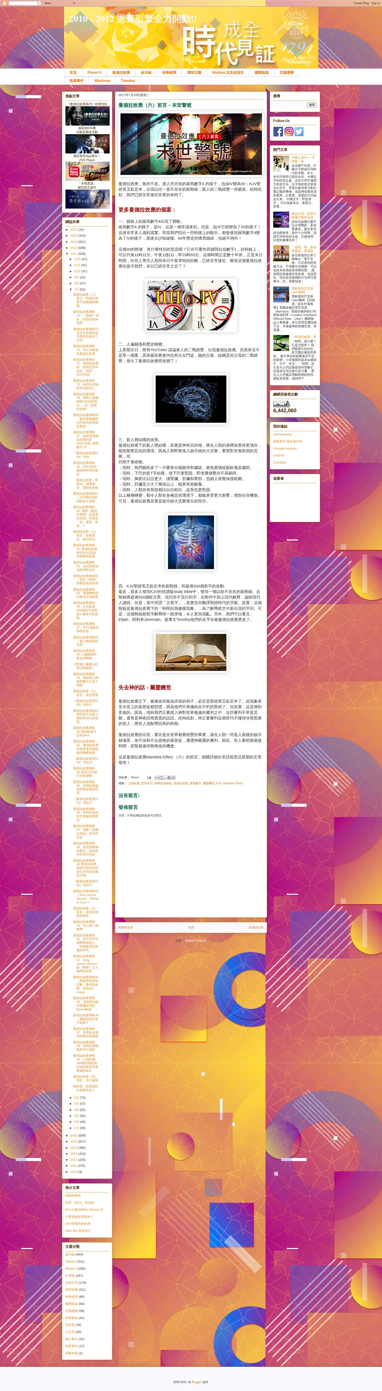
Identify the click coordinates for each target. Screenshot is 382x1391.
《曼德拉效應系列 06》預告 (85, 455)
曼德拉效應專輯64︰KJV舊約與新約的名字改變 (85, 497)
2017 (74, 254)
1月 (77, 1128)
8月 (77, 283)
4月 (77, 1110)
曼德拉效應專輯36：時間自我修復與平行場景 (86, 1046)
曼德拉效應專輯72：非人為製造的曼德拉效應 (86, 349)
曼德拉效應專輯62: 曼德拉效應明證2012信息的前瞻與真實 (85, 550)
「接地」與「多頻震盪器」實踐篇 (304, 249)
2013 (74, 1153)
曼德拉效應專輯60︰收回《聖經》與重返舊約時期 (85, 579)
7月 (77, 289)
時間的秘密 (73, 1195)
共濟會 (70, 1275)
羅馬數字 (195, 783)
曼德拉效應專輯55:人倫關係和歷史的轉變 (84, 654)
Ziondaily (279, 462)
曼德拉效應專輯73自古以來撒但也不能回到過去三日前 (85, 334)
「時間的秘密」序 (304, 337)
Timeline (128, 81)
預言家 (70, 1325)
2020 (74, 235)
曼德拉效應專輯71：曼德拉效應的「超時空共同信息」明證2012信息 (86, 367)
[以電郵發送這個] (157, 777)
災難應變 (287, 72)
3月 (77, 1116)
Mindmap (102, 81)
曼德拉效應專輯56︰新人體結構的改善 (85, 641)
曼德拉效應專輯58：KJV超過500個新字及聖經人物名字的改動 (85, 610)
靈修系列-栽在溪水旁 (287, 441)
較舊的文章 (256, 927)
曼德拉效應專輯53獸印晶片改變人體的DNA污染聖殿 (85, 716)
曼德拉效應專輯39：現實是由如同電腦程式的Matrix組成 (86, 1003)
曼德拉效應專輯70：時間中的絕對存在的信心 (86, 384)
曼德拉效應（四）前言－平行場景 (85, 1078)
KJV (219, 783)
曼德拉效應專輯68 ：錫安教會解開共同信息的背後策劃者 (85, 420)
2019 (74, 242)
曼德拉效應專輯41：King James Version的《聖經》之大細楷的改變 (85, 963)
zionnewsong (282, 434)
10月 (78, 271)
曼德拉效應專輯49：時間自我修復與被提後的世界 (86, 787)
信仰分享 (71, 1282)
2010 (74, 1172)
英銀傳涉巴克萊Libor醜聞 (302, 290)
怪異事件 (77, 81)
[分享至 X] (165, 777)
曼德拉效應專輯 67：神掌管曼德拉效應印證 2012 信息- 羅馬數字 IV (86, 439)
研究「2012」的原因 (79, 1202)
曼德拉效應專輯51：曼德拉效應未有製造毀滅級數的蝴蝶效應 (86, 747)
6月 (77, 1097)
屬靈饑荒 (208, 783)
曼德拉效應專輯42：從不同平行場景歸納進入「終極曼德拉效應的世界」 (86, 943)
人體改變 (133, 783)
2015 (74, 1141)
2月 (77, 1122)
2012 (74, 1159)
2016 (74, 1135)
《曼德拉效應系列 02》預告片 (85, 883)
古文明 (70, 1332)
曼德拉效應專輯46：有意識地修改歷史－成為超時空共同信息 (86, 848)
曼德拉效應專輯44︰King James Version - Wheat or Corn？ (86, 896)
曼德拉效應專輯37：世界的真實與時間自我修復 (86, 1032)
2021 (74, 229)
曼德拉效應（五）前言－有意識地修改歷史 (85, 912)
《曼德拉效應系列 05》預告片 (85, 702)
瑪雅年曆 (71, 1353)
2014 (74, 1147)
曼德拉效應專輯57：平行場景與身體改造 (86, 627)
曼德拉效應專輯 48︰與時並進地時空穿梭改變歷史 (86, 814)
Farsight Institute (285, 448)
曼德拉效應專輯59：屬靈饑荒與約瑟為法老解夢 (86, 593)
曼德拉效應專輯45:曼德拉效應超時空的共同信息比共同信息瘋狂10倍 (85, 868)
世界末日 (147, 783)
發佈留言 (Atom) (195, 940)
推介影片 (71, 1339)
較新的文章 (125, 927)
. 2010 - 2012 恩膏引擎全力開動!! (130, 18)
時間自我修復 (163, 783)
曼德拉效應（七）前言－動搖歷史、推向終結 (85, 535)
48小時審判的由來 (78, 1223)
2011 (74, 1165)
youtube (279, 455)
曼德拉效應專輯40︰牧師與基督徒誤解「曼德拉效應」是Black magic (85, 984)
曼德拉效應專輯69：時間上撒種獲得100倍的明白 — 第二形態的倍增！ (86, 401)
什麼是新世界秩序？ (79, 1217)
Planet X (94, 72)
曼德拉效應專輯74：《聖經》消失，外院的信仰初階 (86, 317)
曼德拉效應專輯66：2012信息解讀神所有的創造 (85, 468)
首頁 (73, 72)
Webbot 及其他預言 (228, 72)
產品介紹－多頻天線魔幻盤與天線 (304, 215)
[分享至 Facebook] (169, 777)
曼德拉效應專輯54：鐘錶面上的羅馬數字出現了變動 (86, 679)
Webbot (70, 1261)
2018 (74, 248)
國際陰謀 (262, 72)
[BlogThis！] (161, 777)
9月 (77, 277)
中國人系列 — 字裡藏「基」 (303, 159)
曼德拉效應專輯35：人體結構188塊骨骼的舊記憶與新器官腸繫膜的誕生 (85, 1063)
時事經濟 (169, 72)
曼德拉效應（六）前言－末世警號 (85, 693)
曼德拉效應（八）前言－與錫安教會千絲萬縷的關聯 (85, 300)
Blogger (197, 1382)
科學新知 (71, 1318)
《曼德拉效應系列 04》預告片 (85, 760)
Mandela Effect (233, 783)
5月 (77, 1103)
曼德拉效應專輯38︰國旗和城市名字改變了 (85, 1019)
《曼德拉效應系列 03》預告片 (85, 800)
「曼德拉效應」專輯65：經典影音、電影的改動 (85, 483)
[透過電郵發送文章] (148, 777)
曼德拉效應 (121, 72)
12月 (78, 259)
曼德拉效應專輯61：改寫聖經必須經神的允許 (86, 566)
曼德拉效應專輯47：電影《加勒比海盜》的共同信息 (86, 831)
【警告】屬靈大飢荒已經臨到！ (85, 666)
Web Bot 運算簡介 (78, 1230)
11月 (77, 265)
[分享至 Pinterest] (173, 777)
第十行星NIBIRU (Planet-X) (84, 1209)
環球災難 (194, 72)
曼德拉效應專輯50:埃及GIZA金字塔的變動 (85, 772)
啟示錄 (146, 72)
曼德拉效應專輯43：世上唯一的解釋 (86, 925)
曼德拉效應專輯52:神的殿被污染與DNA (84, 731)
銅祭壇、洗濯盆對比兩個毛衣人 (85, 1088)
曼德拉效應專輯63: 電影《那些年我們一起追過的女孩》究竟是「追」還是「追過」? (85, 516)
